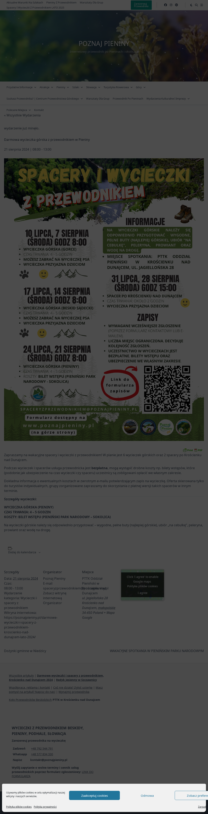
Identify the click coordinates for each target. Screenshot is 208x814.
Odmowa (147, 795)
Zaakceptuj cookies (94, 795)
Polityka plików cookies (19, 807)
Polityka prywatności (45, 807)
